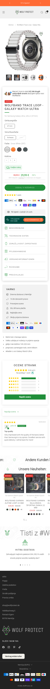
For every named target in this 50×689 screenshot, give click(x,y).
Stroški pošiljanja (9, 593)
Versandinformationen (21, 259)
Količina (8, 156)
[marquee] (25, 459)
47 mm (9, 126)
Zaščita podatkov (9, 585)
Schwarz (10, 137)
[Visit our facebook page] (3, 647)
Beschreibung (16, 228)
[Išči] (42, 12)
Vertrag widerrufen (13, 656)
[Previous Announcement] (9, 3)
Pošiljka (21, 178)
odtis (4, 577)
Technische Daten (19, 236)
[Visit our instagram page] (8, 647)
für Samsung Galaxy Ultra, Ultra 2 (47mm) (21, 116)
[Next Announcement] (40, 3)
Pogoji (4, 581)
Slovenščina (23, 669)
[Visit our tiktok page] (19, 647)
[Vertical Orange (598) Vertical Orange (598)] (13, 149)
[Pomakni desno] (45, 77)
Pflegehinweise (17, 251)
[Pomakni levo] (4, 77)
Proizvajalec (16, 275)
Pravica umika (8, 598)
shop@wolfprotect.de (10, 605)
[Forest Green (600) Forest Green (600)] (25, 149)
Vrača (4, 589)
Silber (21, 137)
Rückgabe (14, 267)
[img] (9, 422)
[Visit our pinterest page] (14, 647)
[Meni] (3, 12)
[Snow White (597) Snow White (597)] (7, 149)
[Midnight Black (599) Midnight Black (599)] (19, 149)
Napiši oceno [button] (25, 397)
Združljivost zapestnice (23, 244)
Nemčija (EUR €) (24, 665)
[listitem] (25, 3)
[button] (10, 195)
